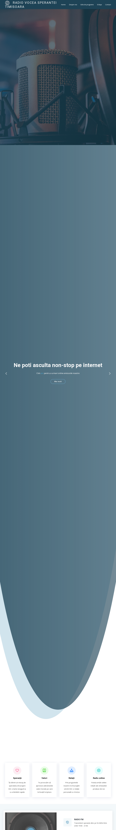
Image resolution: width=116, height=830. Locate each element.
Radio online (99, 778)
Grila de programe (87, 5)
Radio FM (78, 819)
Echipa (99, 5)
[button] (6, 373)
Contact (108, 5)
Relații (72, 778)
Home (63, 5)
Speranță (17, 778)
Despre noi (73, 5)
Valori (44, 778)
